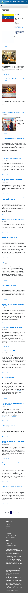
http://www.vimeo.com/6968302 (14, 390)
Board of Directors (10, 537)
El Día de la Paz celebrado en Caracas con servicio (13, 441)
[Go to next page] (16, 512)
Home (16, 590)
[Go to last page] (18, 512)
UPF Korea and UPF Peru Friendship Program (14, 112)
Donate (8, 524)
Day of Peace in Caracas (8, 425)
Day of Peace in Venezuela (9, 285)
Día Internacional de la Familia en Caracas (13, 138)
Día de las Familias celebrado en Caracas (13, 351)
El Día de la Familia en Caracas (10, 237)
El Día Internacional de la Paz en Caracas (13, 219)
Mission (8, 526)
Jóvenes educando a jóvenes (9, 377)
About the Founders (10, 587)
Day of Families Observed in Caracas (12, 158)
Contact (8, 529)
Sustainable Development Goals (11, 589)
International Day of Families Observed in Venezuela (13, 45)
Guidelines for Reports (11, 545)
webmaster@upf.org (13, 586)
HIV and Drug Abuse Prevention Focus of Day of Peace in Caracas (13, 198)
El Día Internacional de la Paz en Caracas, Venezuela (13, 305)
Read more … (5, 74)
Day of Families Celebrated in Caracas (12, 327)
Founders (8, 533)
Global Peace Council (11, 535)
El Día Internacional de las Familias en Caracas (12, 463)
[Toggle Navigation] (1, 5)
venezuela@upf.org (18, 27)
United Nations (19, 587)
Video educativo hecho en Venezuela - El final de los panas (13, 404)
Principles (8, 531)
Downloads (9, 543)
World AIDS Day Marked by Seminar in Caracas (12, 179)
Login (7, 586)
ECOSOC (8, 589)
